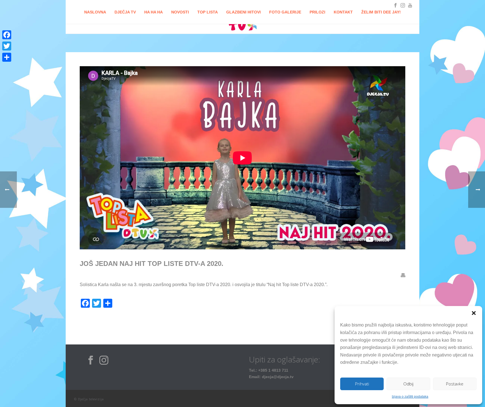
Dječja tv (125, 12)
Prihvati (362, 384)
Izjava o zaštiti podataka (410, 397)
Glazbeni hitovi (243, 12)
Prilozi (317, 12)
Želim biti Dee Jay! (381, 12)
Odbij (408, 384)
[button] (474, 313)
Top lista (207, 12)
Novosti (180, 12)
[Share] (6, 57)
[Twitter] (6, 46)
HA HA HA (153, 12)
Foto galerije (285, 12)
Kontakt (343, 12)
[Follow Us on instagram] (103, 360)
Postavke (454, 384)
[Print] (403, 275)
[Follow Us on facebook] (90, 360)
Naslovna (95, 12)
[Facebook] (6, 34)
